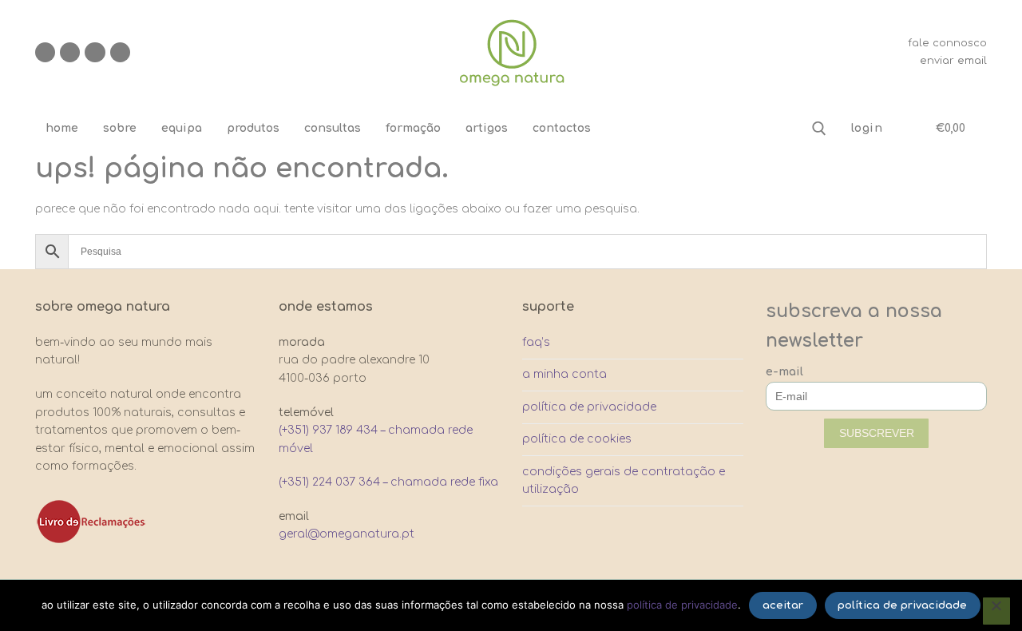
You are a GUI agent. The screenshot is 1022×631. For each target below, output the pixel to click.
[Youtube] (95, 52)
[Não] (996, 611)
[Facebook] (45, 52)
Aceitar (783, 605)
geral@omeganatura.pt (346, 534)
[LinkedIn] (120, 52)
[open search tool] (819, 128)
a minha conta (564, 374)
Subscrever (876, 433)
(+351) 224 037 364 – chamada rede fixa (388, 482)
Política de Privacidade (682, 604)
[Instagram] (70, 52)
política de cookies (577, 439)
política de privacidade (589, 407)
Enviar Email (953, 60)
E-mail (784, 372)
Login (867, 128)
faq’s (536, 342)
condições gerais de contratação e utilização (623, 481)
